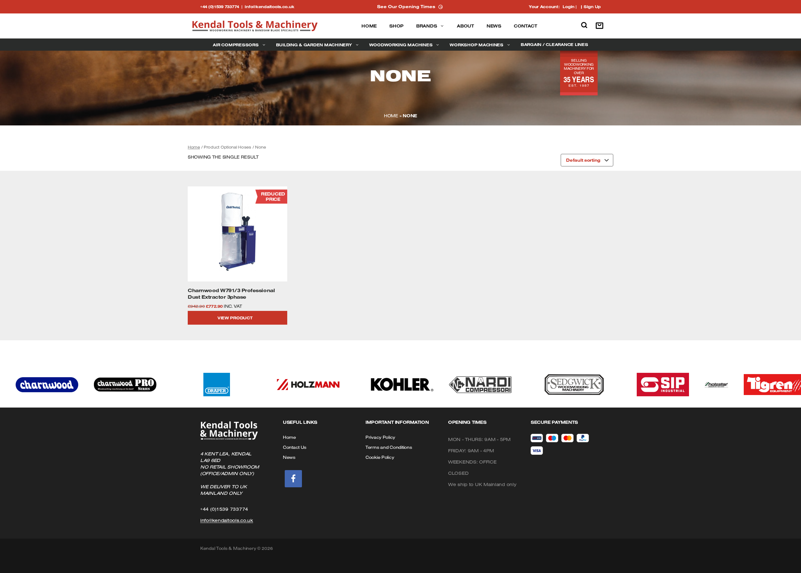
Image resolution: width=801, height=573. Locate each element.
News (494, 26)
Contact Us (294, 447)
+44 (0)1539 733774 (222, 6)
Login (568, 6)
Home (369, 26)
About (465, 26)
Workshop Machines (476, 44)
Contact (525, 26)
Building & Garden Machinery (314, 44)
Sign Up (592, 6)
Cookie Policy (379, 457)
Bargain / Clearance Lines (554, 44)
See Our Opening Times (406, 6)
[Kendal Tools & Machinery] (255, 26)
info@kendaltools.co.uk (269, 6)
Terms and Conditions (388, 447)
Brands (426, 26)
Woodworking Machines (401, 44)
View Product (235, 317)
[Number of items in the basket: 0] (601, 26)
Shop (396, 26)
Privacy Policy (380, 437)
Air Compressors (235, 44)
